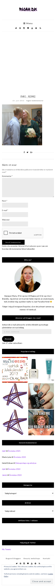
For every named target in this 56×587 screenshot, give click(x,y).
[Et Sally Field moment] (41, 422)
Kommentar (7, 176)
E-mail (5, 210)
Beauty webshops (32, 558)
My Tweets (6, 549)
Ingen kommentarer (34, 100)
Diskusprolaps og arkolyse (25, 463)
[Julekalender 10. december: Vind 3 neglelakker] (15, 370)
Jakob (4, 475)
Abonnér (8, 339)
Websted (5, 220)
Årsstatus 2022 (14, 469)
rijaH (4, 451)
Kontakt (46, 558)
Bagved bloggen (13, 558)
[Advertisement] (28, 61)
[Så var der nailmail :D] (15, 396)
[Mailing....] (15, 422)
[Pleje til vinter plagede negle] (41, 370)
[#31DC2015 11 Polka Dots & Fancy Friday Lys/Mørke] (41, 396)
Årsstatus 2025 (14, 451)
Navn (4, 201)
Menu (29, 23)
